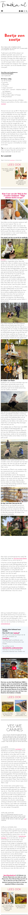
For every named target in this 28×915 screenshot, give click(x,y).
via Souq (3, 103)
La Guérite (18, 749)
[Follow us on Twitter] (24, 11)
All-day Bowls (12, 160)
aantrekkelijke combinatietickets (12, 648)
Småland (3, 259)
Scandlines (5, 638)
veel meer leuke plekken (20, 558)
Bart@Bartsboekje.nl (10, 875)
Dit (25, 819)
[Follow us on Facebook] (20, 11)
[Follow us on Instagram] (22, 11)
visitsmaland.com (5, 623)
